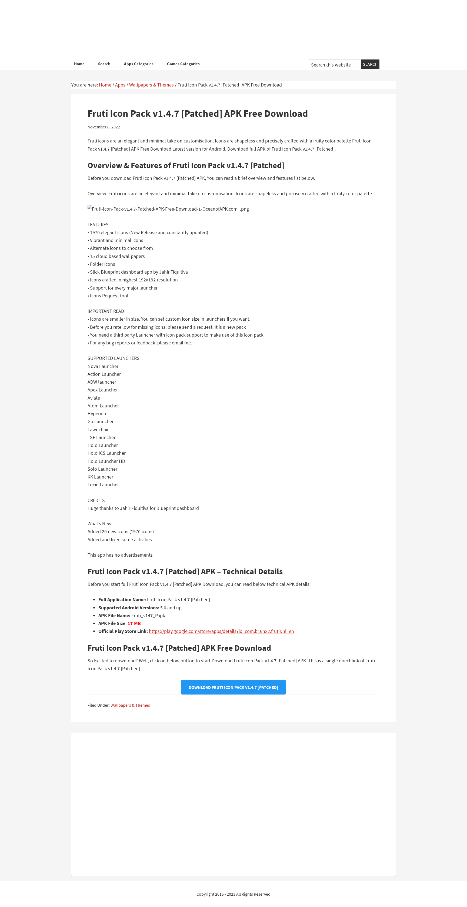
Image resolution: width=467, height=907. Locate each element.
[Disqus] (233, 803)
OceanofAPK (225, 30)
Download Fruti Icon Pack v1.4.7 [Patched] (233, 687)
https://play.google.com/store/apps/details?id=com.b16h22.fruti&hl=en (221, 631)
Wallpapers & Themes (130, 705)
